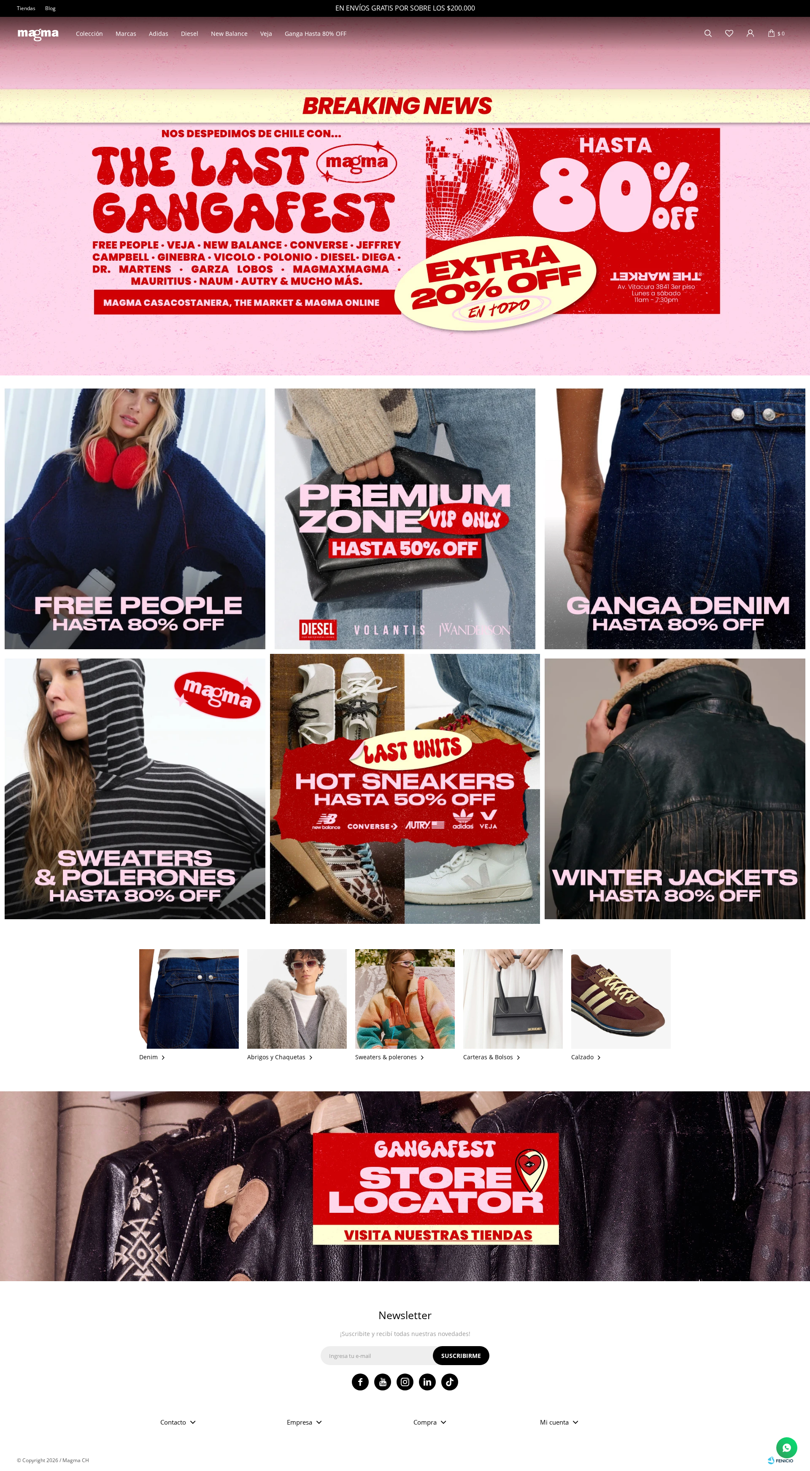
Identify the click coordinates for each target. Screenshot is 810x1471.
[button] (707, 33)
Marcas (126, 34)
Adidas (158, 34)
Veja (266, 34)
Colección (89, 34)
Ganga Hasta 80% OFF (315, 34)
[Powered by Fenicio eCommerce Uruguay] (780, 1460)
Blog (50, 8)
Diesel (189, 34)
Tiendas (26, 8)
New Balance (229, 34)
